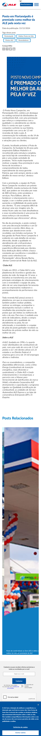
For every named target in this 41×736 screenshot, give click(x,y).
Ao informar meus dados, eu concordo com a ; (11, 687)
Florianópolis (8, 36)
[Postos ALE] (9, 4)
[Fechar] (38, 704)
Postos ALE (9, 40)
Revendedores (23, 40)
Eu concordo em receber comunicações (28, 686)
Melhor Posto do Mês (26, 36)
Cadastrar (19, 681)
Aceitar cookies (20, 732)
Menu (36, 4)
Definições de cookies (20, 727)
